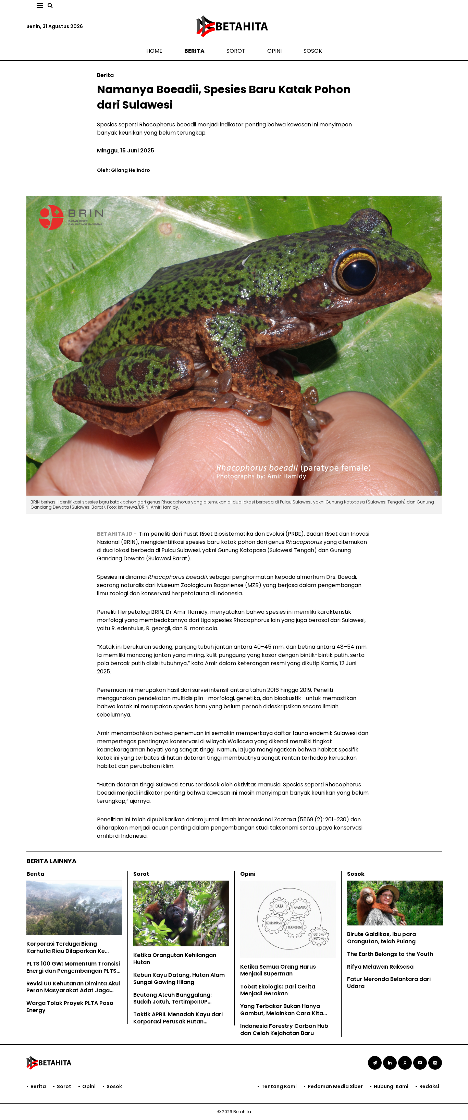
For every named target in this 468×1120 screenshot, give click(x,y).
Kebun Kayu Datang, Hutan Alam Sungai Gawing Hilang (179, 978)
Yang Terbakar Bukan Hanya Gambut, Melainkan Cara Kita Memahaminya (281, 1013)
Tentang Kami (279, 1086)
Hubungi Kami (391, 1086)
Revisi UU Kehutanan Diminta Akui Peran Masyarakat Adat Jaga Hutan (73, 991)
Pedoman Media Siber (335, 1086)
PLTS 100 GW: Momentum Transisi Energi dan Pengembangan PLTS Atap (73, 971)
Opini (274, 51)
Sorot (235, 51)
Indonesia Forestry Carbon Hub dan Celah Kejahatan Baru (284, 1029)
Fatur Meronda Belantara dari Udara (389, 982)
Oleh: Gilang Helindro (123, 170)
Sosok (313, 51)
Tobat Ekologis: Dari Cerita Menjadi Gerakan (277, 990)
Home (154, 51)
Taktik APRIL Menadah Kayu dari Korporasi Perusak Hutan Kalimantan (178, 1021)
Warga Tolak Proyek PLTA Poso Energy (69, 1006)
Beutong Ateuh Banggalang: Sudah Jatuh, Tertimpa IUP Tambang (172, 1002)
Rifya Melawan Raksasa (380, 967)
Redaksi (429, 1086)
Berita (194, 51)
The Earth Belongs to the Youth (390, 954)
